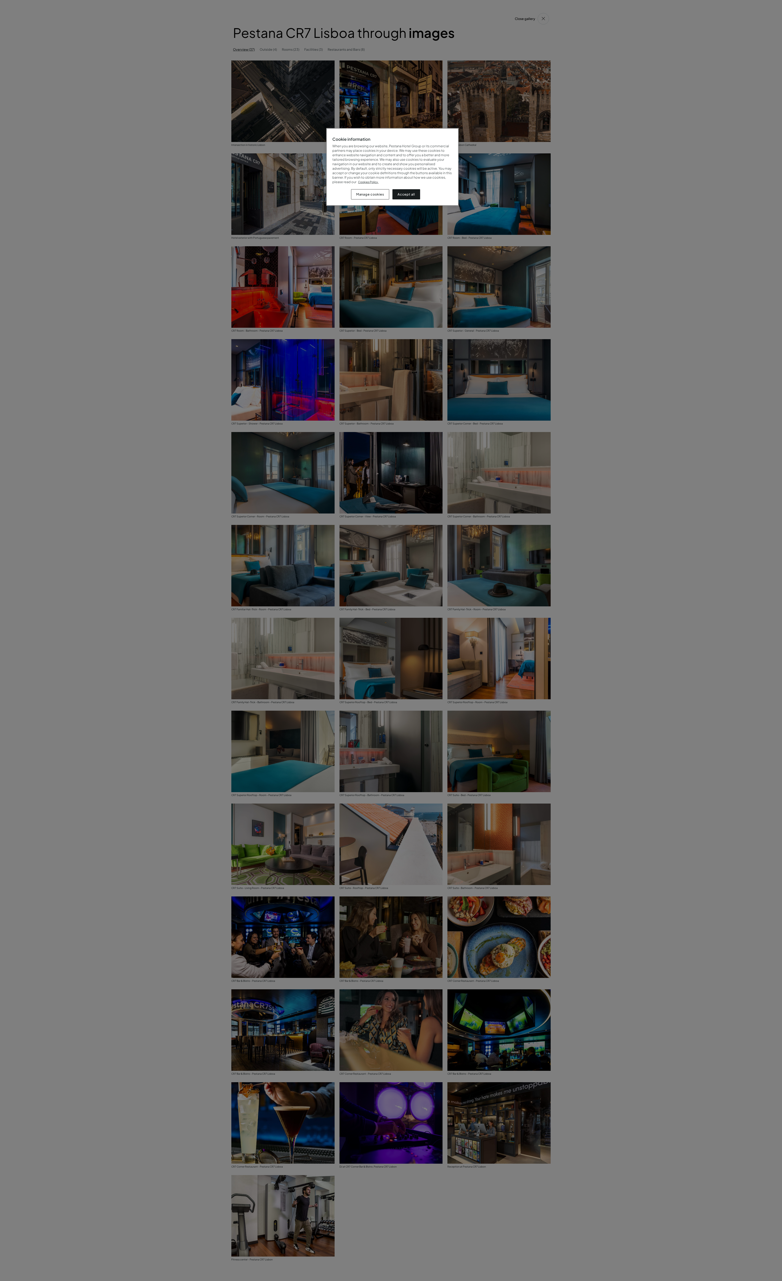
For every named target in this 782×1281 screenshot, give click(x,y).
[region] (392, 167)
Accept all (406, 194)
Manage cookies (370, 194)
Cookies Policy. (368, 182)
